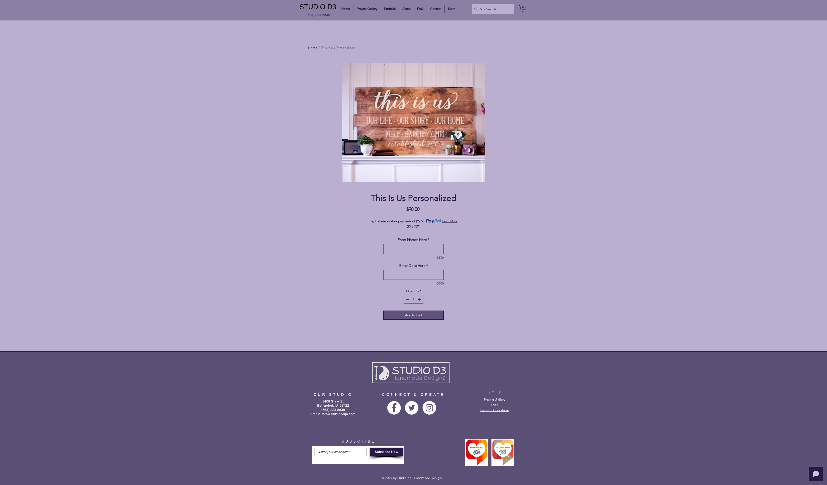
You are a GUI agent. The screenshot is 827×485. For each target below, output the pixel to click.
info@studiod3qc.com (339, 414)
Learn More (449, 221)
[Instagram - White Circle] (429, 408)
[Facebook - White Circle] (394, 408)
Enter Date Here (413, 265)
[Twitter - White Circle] (411, 408)
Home (313, 48)
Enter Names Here (413, 240)
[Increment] (420, 299)
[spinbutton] (413, 299)
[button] (523, 8)
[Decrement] (407, 299)
